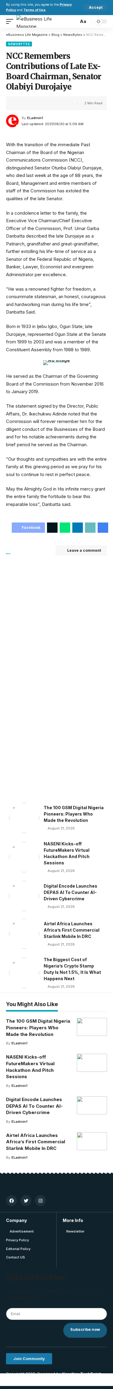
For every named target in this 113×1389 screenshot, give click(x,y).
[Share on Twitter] (29, 103)
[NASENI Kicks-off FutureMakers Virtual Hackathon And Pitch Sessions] (24, 857)
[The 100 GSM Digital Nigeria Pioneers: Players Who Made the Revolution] (24, 818)
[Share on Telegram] (57, 1379)
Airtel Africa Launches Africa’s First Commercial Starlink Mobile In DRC (71, 930)
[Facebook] (11, 1200)
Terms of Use (35, 10)
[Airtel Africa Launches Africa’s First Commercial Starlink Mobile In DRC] (24, 934)
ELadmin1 (35, 118)
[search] (72, 21)
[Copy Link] (38, 103)
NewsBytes (19, 44)
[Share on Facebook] (19, 103)
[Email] (69, 1379)
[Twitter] (25, 1200)
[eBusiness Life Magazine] (42, 21)
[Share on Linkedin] (44, 1379)
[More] (57, 103)
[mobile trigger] (11, 21)
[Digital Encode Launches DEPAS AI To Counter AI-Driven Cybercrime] (24, 896)
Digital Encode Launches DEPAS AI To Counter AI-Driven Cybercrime (70, 892)
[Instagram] (40, 1200)
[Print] (47, 103)
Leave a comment (84, 550)
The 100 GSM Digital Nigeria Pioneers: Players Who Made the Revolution (74, 814)
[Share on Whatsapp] (31, 1379)
